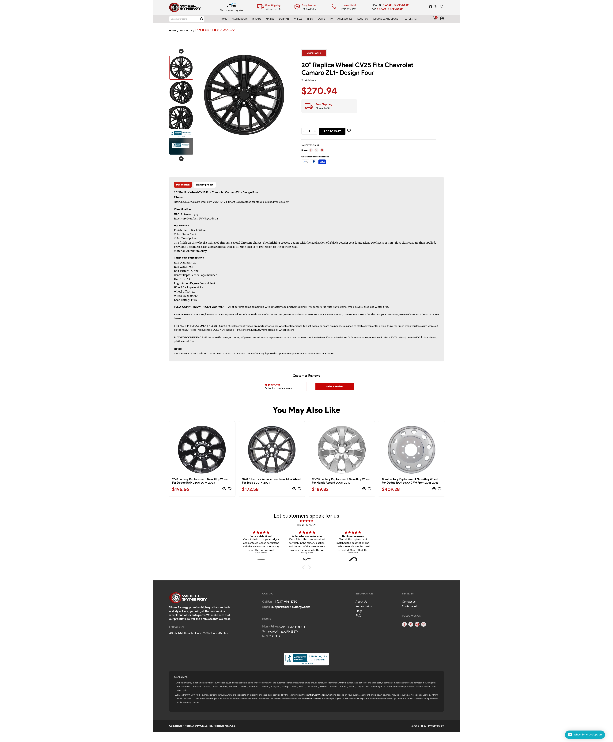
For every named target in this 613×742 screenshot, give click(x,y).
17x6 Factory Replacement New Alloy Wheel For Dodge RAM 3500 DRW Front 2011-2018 (410, 480)
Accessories (344, 19)
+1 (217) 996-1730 (347, 9)
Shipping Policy (204, 184)
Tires (310, 19)
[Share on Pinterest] (322, 150)
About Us (361, 601)
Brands (256, 19)
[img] (306, 521)
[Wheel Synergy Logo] (188, 598)
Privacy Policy (436, 725)
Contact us (409, 601)
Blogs (359, 611)
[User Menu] (442, 19)
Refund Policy (418, 725)
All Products (240, 19)
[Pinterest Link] (423, 624)
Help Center (410, 19)
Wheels (298, 19)
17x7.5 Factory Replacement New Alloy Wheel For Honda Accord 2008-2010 (341, 480)
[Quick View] (224, 489)
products (186, 30)
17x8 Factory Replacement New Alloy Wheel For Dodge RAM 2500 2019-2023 (200, 480)
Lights (321, 19)
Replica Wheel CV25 (192, 192)
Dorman (284, 19)
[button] (304, 567)
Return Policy (364, 606)
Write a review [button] (334, 386)
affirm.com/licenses (311, 698)
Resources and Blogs (385, 19)
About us (362, 19)
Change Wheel (314, 53)
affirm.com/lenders (317, 695)
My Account (409, 606)
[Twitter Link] (436, 7)
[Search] (201, 19)
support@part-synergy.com (290, 607)
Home (223, 19)
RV (331, 19)
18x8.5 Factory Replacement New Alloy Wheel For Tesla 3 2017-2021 (271, 480)
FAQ (358, 615)
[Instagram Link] (441, 7)
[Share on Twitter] (316, 150)
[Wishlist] (229, 489)
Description (183, 184)
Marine (270, 19)
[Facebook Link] (431, 7)
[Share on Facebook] (311, 150)
